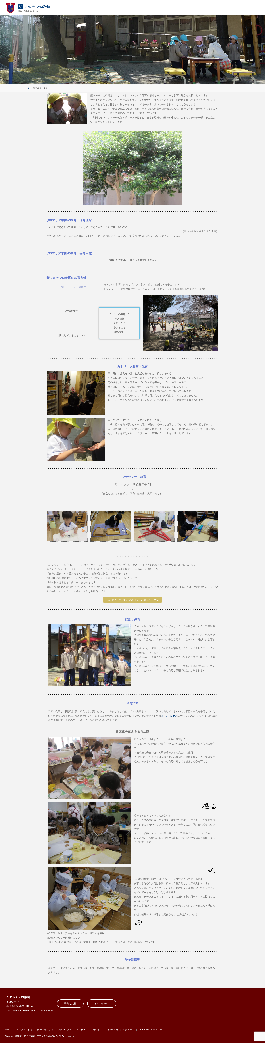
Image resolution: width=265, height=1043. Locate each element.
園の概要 (81, 1029)
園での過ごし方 (45, 1029)
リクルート (128, 1029)
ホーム (8, 1029)
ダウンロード (101, 1003)
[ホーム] (28, 87)
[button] (50, 527)
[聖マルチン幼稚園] (11, 8)
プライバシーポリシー (150, 1029)
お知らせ (95, 1029)
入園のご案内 (65, 1029)
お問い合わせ (111, 1029)
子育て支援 (70, 1003)
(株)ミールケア (169, 715)
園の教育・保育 (25, 1029)
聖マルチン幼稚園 (18, 997)
